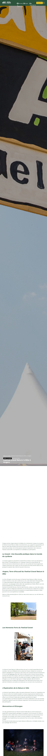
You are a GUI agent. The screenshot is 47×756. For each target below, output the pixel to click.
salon (33, 677)
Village (26, 3)
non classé (7, 458)
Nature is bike (6, 456)
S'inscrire (39, 3)
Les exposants (33, 4)
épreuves (12, 674)
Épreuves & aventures (20, 5)
